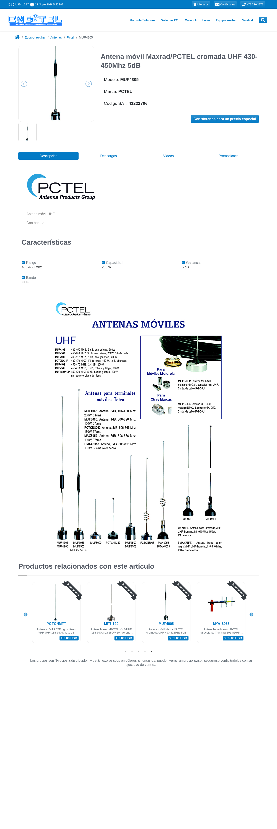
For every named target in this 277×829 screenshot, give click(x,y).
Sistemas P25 (170, 20)
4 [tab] (145, 652)
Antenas (56, 37)
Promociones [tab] (228, 156)
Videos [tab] (168, 156)
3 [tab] (138, 652)
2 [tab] (132, 652)
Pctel (70, 37)
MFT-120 (111, 624)
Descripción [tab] (48, 156)
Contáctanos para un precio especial (224, 119)
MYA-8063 (221, 624)
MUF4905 (166, 624)
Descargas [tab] (108, 156)
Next (251, 615)
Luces (206, 20)
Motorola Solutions (142, 20)
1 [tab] (125, 652)
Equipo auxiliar (226, 20)
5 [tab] (151, 652)
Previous (25, 615)
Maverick (191, 20)
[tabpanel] (56, 615)
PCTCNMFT (56, 624)
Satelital (247, 20)
